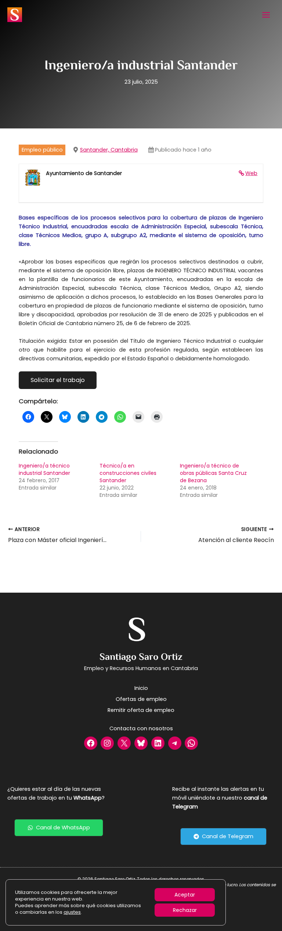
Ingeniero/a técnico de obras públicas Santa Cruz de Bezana (213, 473)
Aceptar (184, 894)
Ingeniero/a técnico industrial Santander (44, 469)
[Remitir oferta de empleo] (141, 710)
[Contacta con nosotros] (141, 728)
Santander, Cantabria (109, 149)
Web (251, 173)
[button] (58, 827)
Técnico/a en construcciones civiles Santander (128, 473)
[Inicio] (141, 688)
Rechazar (185, 910)
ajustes (72, 912)
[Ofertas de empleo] (141, 699)
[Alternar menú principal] (266, 14)
